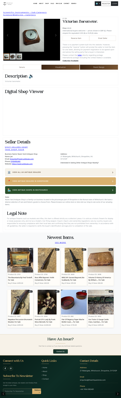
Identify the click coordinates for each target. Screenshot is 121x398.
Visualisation (60, 67)
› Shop (44, 375)
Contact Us (61, 351)
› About (44, 371)
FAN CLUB (59, 3)
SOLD (52, 3)
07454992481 (16, 161)
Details (22, 67)
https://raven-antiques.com (22, 164)
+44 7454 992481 (87, 389)
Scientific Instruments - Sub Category (25, 12)
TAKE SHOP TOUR (14, 149)
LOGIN (114, 4)
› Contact (45, 379)
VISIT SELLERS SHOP (16, 147)
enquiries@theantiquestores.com (93, 380)
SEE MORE (60, 242)
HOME (35, 3)
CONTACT (66, 3)
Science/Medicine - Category (19, 15)
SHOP (47, 3)
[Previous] (3, 394)
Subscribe (38, 391)
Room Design (98, 67)
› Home (44, 368)
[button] (7, 35)
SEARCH (73, 3)
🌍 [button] (97, 4)
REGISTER (106, 4)
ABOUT (41, 3)
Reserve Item (76, 38)
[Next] (117, 394)
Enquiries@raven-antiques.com (22, 159)
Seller (80, 55)
